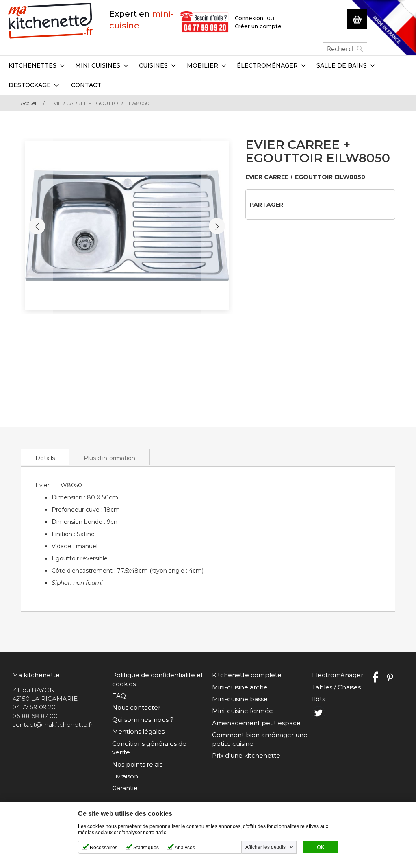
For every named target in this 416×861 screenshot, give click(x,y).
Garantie (125, 788)
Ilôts (318, 699)
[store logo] (50, 21)
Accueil (29, 103)
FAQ (119, 696)
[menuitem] (37, 65)
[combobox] (345, 48)
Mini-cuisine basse (240, 699)
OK (321, 847)
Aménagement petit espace (256, 723)
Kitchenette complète (247, 675)
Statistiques (146, 847)
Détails (45, 458)
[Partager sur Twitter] (305, 203)
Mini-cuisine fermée (242, 711)
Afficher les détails (265, 847)
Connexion (249, 18)
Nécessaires (103, 847)
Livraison (125, 776)
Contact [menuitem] (86, 85)
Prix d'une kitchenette (246, 755)
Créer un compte (258, 26)
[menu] (208, 75)
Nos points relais (137, 764)
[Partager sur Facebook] (292, 203)
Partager (266, 204)
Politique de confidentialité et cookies (157, 679)
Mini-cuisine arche (240, 687)
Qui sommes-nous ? (142, 720)
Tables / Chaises (336, 687)
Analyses (185, 847)
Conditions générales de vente (149, 748)
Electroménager (337, 675)
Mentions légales (138, 731)
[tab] (45, 457)
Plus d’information (109, 458)
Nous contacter (136, 707)
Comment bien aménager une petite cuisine (260, 739)
